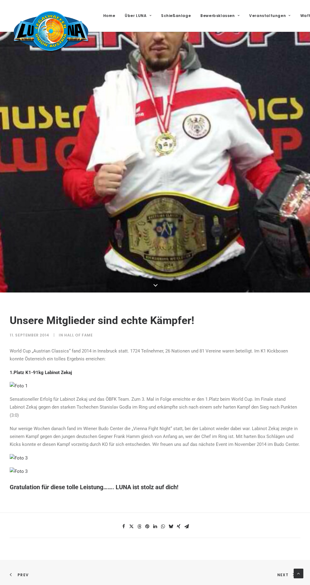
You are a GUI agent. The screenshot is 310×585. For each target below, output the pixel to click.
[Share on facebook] (123, 526)
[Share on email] (186, 526)
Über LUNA (136, 15)
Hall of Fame (78, 335)
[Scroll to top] (298, 573)
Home (109, 15)
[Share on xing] (178, 526)
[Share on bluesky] (170, 526)
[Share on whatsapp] (163, 526)
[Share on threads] (139, 526)
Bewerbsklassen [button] (217, 15)
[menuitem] (111, 16)
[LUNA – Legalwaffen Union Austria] (51, 31)
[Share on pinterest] (147, 526)
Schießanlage (176, 15)
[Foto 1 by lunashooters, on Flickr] (19, 386)
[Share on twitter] (131, 526)
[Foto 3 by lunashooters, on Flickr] (19, 458)
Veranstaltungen (267, 15)
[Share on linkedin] (155, 526)
